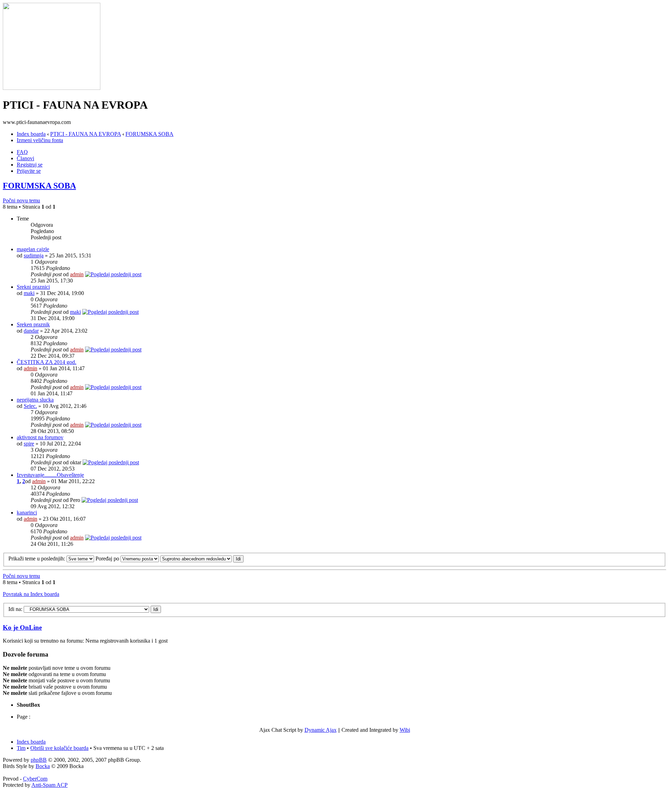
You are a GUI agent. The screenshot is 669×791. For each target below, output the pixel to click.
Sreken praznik (33, 324)
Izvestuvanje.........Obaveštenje (50, 475)
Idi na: (15, 609)
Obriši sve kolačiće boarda (59, 748)
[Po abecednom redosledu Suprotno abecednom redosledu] (202, 558)
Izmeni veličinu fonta (40, 140)
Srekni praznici (33, 287)
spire (29, 444)
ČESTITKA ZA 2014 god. (46, 362)
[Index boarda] (51, 88)
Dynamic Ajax (321, 730)
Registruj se (30, 165)
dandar (31, 331)
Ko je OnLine (22, 627)
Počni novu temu (21, 200)
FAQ (22, 152)
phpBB (39, 760)
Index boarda (31, 134)
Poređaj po (108, 558)
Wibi (405, 730)
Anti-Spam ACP (49, 785)
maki (29, 293)
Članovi (25, 158)
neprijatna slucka (35, 400)
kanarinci (27, 512)
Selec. (30, 406)
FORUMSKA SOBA (149, 134)
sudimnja (34, 255)
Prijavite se (29, 171)
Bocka (43, 766)
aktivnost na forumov (40, 437)
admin (77, 274)
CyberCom (35, 779)
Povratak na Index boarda (31, 594)
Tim (21, 748)
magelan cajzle (33, 249)
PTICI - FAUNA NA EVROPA (85, 134)
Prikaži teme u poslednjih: (37, 558)
